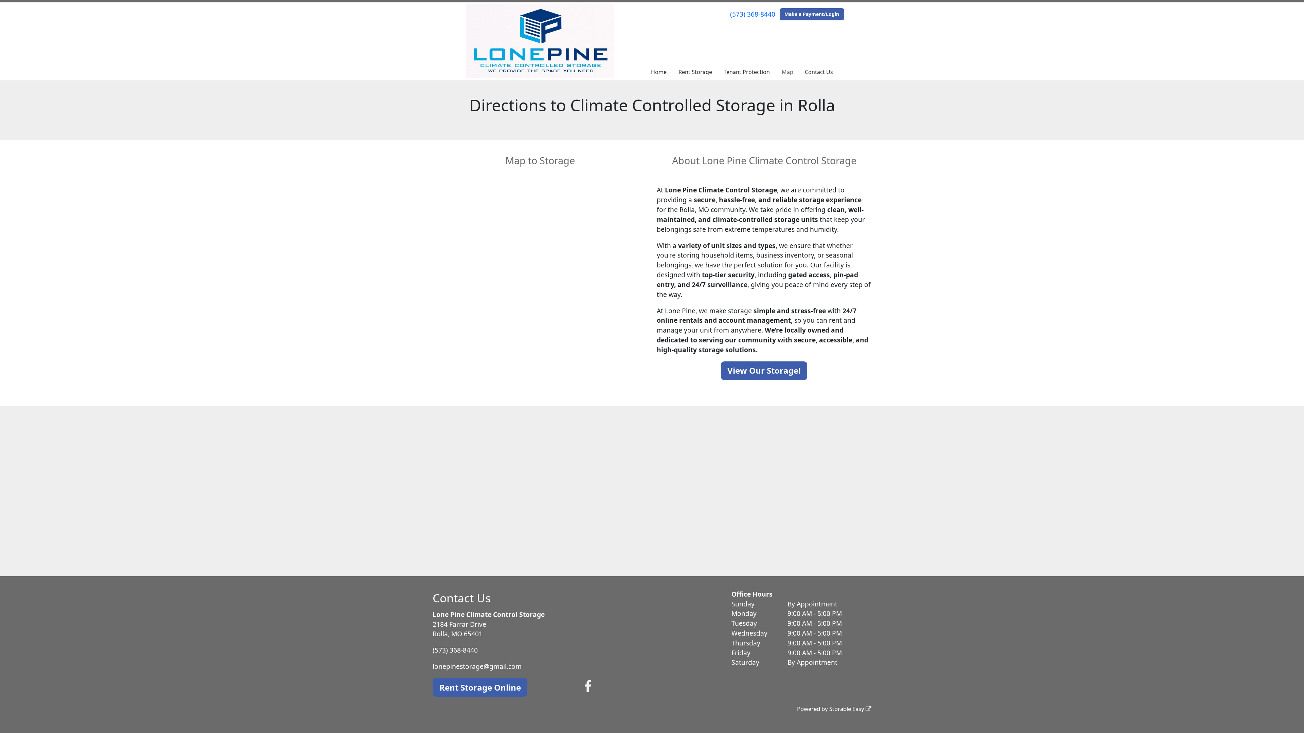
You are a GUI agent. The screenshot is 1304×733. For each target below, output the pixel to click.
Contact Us (819, 72)
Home (659, 72)
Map (787, 72)
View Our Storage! (764, 370)
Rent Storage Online (480, 687)
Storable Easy (847, 709)
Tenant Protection (747, 72)
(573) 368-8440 (752, 14)
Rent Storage (695, 72)
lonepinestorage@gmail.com (477, 666)
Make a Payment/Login (811, 14)
